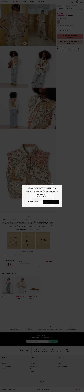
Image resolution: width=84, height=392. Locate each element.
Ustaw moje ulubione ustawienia (33, 202)
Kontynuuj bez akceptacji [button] (42, 196)
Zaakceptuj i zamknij (51, 202)
